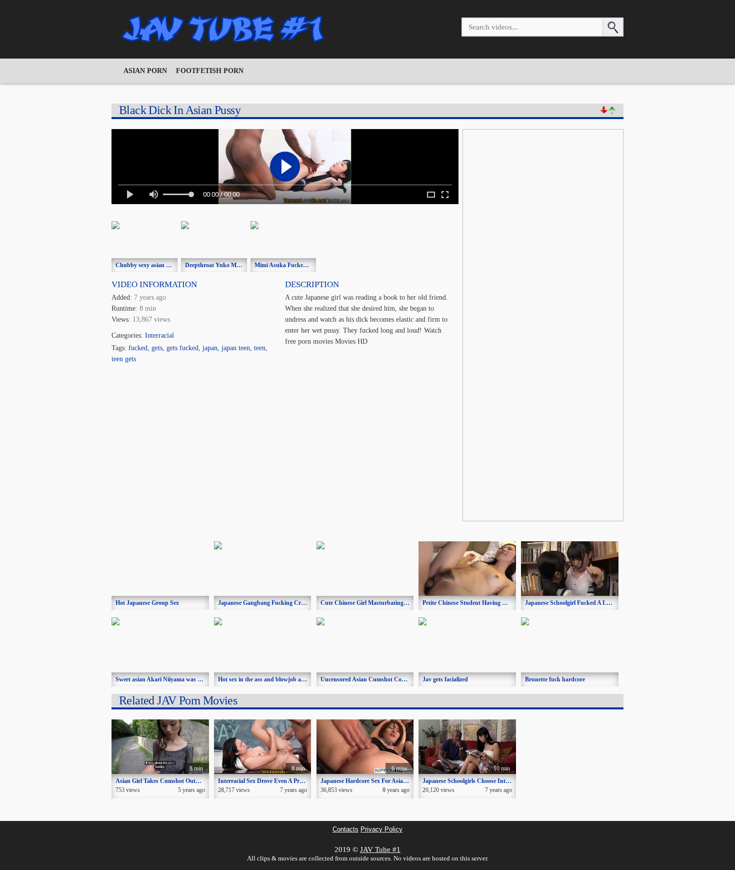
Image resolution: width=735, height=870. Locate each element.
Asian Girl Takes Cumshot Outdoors (163, 780)
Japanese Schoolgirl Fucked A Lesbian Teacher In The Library (605, 602)
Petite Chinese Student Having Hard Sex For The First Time (499, 602)
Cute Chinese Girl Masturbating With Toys (376, 602)
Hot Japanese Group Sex (147, 602)
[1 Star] (604, 110)
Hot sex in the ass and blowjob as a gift (268, 679)
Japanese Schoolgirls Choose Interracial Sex (478, 780)
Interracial (159, 335)
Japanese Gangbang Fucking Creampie (268, 602)
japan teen (236, 348)
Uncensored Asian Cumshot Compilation (373, 679)
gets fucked (182, 348)
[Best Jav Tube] (224, 29)
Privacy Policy (381, 829)
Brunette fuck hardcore (555, 679)
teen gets (124, 359)
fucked (138, 348)
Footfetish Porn (210, 71)
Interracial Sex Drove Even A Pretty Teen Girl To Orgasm (291, 780)
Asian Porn (145, 71)
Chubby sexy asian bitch (147, 265)
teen (260, 348)
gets (157, 348)
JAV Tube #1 (380, 849)
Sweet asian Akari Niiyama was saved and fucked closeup (189, 679)
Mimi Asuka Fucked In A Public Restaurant (310, 265)
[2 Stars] (612, 110)
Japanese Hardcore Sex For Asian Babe (370, 780)
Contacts (345, 829)
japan (210, 348)
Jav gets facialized (445, 679)
